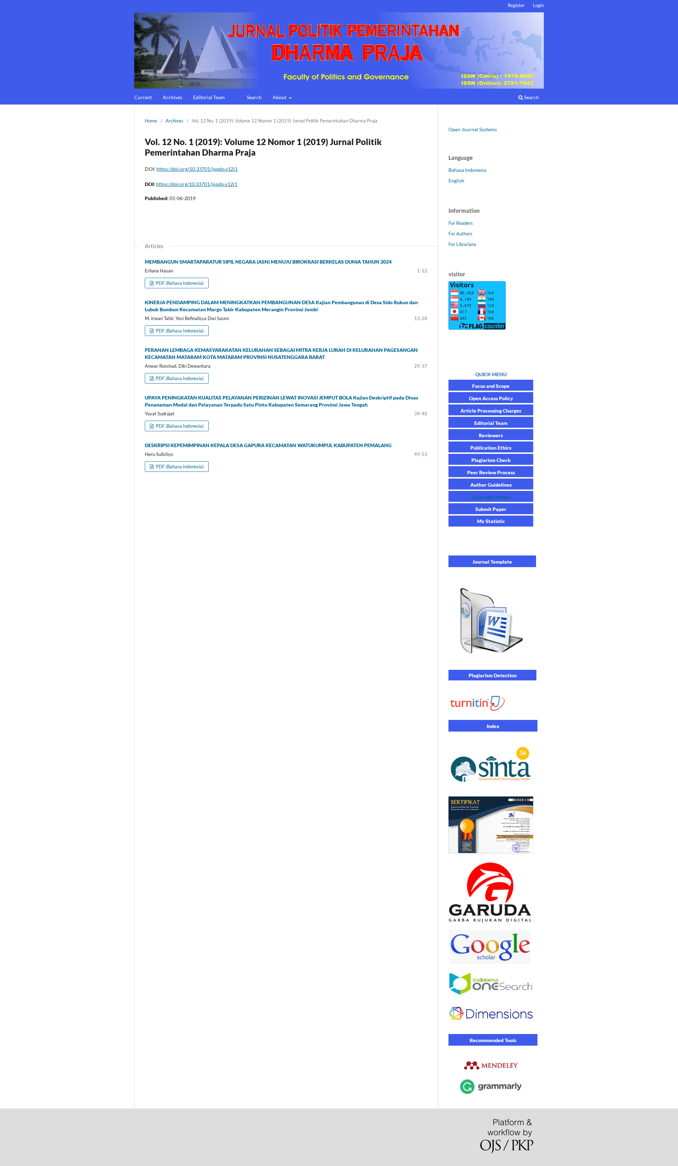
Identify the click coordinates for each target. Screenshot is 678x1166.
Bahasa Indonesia (467, 170)
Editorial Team (209, 97)
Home (151, 121)
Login (538, 5)
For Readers (460, 223)
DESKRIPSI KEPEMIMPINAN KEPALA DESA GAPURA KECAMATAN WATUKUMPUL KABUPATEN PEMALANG (268, 445)
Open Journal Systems (472, 129)
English (456, 181)
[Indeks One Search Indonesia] (490, 994)
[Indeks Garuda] (490, 921)
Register (516, 5)
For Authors (460, 233)
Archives (172, 97)
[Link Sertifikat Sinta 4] (490, 853)
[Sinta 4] (490, 785)
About (280, 97)
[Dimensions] (490, 1024)
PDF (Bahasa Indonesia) (179, 283)
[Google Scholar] (490, 962)
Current (143, 97)
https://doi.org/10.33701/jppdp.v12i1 (197, 169)
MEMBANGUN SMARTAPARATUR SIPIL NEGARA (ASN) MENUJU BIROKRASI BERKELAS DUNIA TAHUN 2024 (268, 262)
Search (254, 97)
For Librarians (462, 244)
